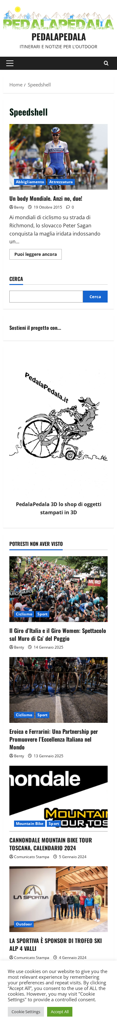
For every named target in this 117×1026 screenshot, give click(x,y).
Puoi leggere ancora (38, 255)
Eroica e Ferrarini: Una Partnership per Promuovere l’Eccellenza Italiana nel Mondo (53, 739)
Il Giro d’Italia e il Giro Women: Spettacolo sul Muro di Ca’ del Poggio (57, 634)
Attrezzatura (61, 181)
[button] (10, 63)
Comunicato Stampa (31, 856)
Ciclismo (24, 614)
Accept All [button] (60, 1011)
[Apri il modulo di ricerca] (106, 63)
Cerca (16, 278)
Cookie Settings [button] (26, 1011)
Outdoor (24, 924)
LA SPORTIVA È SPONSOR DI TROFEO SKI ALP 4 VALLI (55, 944)
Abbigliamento (30, 181)
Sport (42, 614)
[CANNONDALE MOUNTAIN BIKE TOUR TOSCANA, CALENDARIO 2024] (58, 799)
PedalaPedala (59, 36)
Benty (19, 207)
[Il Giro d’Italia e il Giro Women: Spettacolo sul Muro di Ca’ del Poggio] (58, 589)
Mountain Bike (29, 823)
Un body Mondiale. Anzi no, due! (58, 157)
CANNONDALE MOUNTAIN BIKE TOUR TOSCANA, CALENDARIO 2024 (50, 844)
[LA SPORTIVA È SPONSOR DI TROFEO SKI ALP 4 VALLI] (58, 899)
